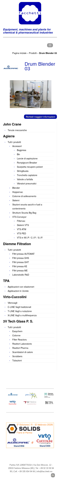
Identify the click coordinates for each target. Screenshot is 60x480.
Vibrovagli (12, 302)
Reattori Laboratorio (22, 343)
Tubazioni (17, 360)
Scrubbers (17, 356)
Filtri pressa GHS (20, 257)
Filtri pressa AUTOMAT (23, 253)
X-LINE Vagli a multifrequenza (22, 315)
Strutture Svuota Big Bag (24, 212)
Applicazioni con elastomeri (21, 286)
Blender (16, 187)
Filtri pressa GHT (20, 262)
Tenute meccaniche (17, 130)
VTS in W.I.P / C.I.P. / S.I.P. (30, 237)
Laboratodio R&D (20, 274)
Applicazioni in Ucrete (18, 290)
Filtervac (21, 220)
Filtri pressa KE (19, 266)
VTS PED (21, 233)
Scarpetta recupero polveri (30, 166)
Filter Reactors (19, 339)
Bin (18, 154)
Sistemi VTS (23, 225)
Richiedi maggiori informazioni (40, 116)
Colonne (16, 335)
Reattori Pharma (20, 347)
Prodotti (33, 53)
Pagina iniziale (19, 53)
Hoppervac (17, 191)
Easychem (17, 331)
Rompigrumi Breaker (27, 162)
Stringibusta (22, 170)
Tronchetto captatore (27, 175)
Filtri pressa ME (20, 270)
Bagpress (21, 150)
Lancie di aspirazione (27, 158)
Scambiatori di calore (22, 352)
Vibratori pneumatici (26, 183)
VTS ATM (21, 229)
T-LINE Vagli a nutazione (20, 311)
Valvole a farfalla (25, 179)
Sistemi (15, 200)
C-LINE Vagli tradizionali (19, 306)
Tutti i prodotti (14, 142)
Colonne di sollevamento (24, 196)
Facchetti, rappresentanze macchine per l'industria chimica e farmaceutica (30, 13)
